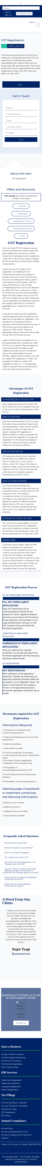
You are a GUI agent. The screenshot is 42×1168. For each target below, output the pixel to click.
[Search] (37, 8)
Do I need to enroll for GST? (16, 857)
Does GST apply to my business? (18, 848)
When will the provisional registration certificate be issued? (20, 878)
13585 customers (15, 46)
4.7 (4, 46)
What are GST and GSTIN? (15, 843)
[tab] (21, 843)
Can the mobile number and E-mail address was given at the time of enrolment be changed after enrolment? (21, 871)
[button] (24, 13)
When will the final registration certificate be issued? (17, 885)
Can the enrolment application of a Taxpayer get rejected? (20, 863)
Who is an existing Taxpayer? (17, 852)
